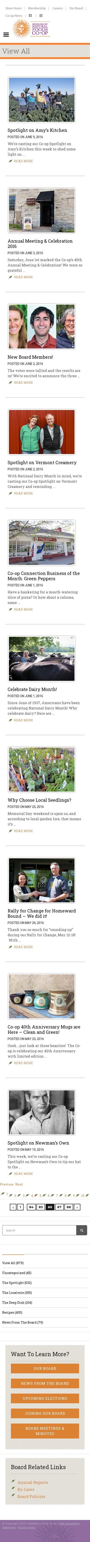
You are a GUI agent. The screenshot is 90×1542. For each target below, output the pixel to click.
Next (19, 1184)
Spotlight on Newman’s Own (38, 1143)
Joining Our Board (45, 1413)
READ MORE (23, 161)
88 (69, 1207)
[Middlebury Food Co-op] (31, 21)
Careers (57, 8)
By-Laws (25, 1489)
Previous (7, 1184)
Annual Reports (32, 1482)
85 (41, 1207)
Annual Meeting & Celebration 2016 (40, 243)
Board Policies (31, 1496)
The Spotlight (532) (17, 1283)
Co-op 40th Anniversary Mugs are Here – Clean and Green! (44, 1029)
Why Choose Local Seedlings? (39, 800)
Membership (37, 8)
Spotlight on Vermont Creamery (42, 462)
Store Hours (13, 8)
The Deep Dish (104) (17, 1302)
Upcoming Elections (45, 1398)
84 (31, 1207)
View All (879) (13, 1263)
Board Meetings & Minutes (45, 1431)
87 (59, 1207)
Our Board (76, 8)
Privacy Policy (27, 1527)
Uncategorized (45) (16, 1273)
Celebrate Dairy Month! (32, 689)
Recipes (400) (12, 1312)
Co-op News (13, 15)
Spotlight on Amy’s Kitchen (37, 130)
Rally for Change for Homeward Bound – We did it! (42, 913)
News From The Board (45, 1383)
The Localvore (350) (17, 1293)
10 (82, 1196)
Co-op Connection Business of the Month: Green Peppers (44, 575)
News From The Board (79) (22, 1322)
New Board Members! (30, 357)
